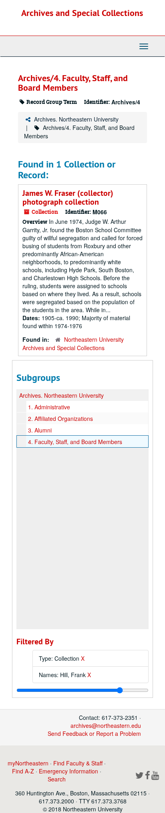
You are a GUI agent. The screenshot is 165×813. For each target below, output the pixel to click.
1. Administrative (49, 407)
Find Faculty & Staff (78, 763)
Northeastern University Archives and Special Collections (73, 343)
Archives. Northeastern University (76, 119)
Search (57, 779)
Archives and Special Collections (82, 12)
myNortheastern (28, 763)
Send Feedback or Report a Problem (94, 733)
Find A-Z (23, 771)
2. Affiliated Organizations (60, 418)
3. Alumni (40, 430)
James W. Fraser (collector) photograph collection (67, 197)
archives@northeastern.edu (105, 725)
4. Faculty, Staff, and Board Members (75, 442)
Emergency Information (68, 771)
